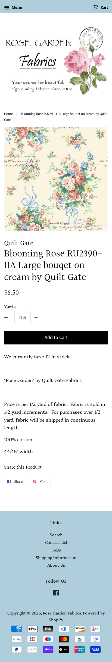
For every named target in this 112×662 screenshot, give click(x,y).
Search (56, 534)
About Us (56, 565)
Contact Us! (56, 542)
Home (8, 113)
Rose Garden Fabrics (62, 613)
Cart (104, 7)
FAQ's (56, 550)
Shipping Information (56, 557)
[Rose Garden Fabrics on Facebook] (56, 593)
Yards (10, 306)
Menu (16, 7)
